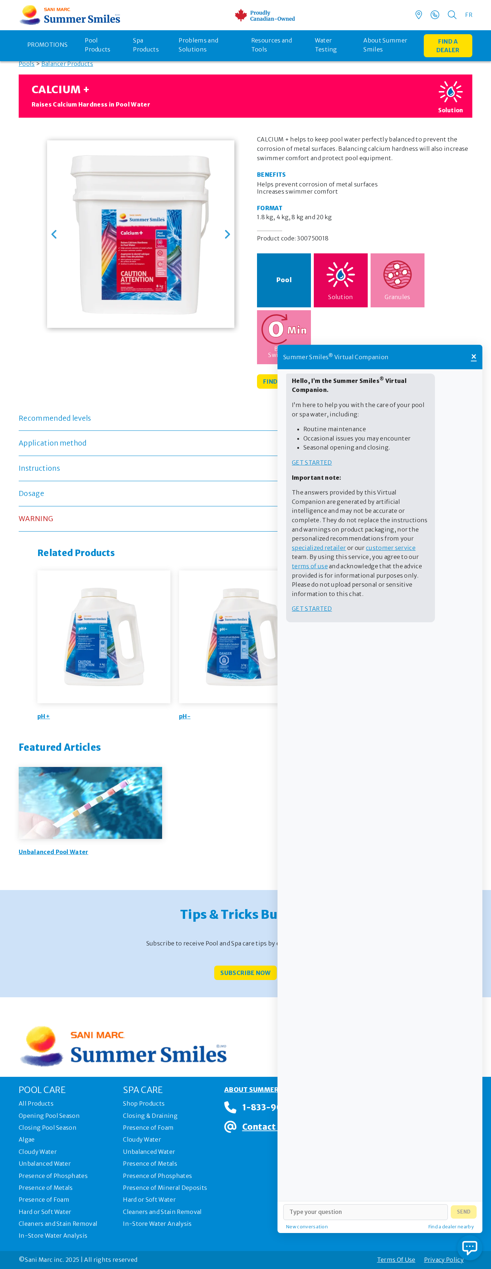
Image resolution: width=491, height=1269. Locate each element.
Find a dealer (448, 46)
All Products (36, 1103)
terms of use (310, 566)
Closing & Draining (150, 1115)
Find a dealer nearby (451, 1226)
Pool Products (98, 45)
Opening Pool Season (49, 1115)
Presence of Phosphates (53, 1175)
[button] (54, 234)
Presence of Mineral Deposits (165, 1187)
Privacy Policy (444, 1259)
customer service (391, 547)
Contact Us (265, 1127)
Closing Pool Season (48, 1127)
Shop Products (144, 1103)
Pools (27, 63)
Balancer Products (67, 63)
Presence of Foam (44, 1199)
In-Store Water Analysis (53, 1235)
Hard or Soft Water (45, 1211)
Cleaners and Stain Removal (58, 1223)
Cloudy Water (38, 1151)
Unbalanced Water (45, 1163)
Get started (312, 462)
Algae (27, 1139)
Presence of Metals (46, 1187)
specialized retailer (319, 547)
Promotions (47, 44)
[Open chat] (469, 1247)
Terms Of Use (396, 1259)
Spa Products (146, 45)
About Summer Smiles (385, 45)
